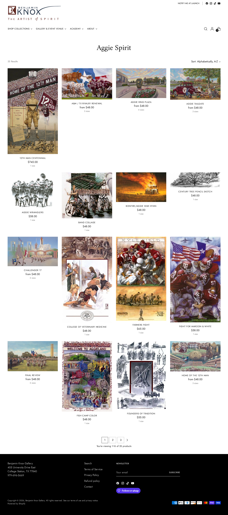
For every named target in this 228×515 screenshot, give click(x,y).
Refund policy (92, 481)
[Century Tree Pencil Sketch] (195, 180)
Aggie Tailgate (195, 103)
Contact (88, 486)
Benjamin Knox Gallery (35, 500)
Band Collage (87, 222)
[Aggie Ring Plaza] (141, 83)
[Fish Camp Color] (87, 376)
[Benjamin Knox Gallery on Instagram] (211, 3)
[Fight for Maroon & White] (195, 279)
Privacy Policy (91, 475)
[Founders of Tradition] (141, 375)
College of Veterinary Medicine (87, 326)
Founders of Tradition (141, 413)
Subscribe (174, 472)
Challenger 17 (32, 270)
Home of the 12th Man (195, 375)
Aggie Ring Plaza (141, 102)
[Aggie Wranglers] (33, 190)
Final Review (32, 375)
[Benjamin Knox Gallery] (35, 13)
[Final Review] (33, 356)
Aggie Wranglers (32, 212)
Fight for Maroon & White (195, 326)
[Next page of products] (127, 440)
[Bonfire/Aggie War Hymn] (141, 187)
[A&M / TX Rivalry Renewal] (87, 83)
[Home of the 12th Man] (195, 356)
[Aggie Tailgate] (195, 84)
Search (88, 463)
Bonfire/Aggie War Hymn (141, 206)
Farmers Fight (141, 324)
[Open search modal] (206, 29)
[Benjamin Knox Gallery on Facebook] (207, 3)
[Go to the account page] (212, 29)
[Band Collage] (87, 195)
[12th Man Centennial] (33, 111)
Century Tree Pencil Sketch (195, 191)
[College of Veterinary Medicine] (87, 280)
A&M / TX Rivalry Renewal (87, 103)
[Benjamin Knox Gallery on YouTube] (219, 3)
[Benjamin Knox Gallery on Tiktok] (215, 3)
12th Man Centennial (33, 158)
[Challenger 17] (33, 251)
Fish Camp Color (87, 415)
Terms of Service (93, 469)
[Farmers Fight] (141, 279)
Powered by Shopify (16, 503)
